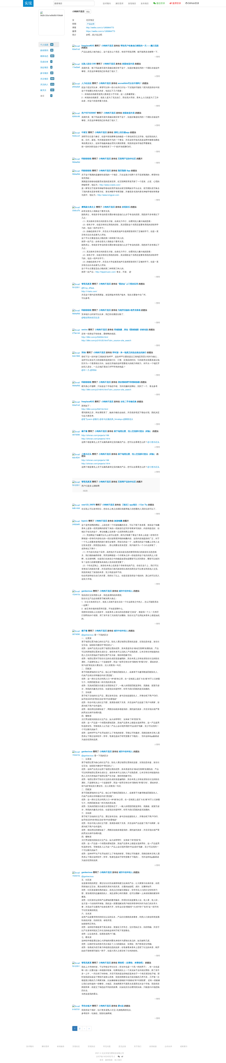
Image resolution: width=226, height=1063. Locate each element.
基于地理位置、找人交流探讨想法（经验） (133, 431)
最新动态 (44, 55)
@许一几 (85, 370)
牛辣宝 (84, 132)
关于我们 (137, 1046)
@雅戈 (96, 419)
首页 (101, 1059)
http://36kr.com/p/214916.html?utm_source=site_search (106, 389)
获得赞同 (44, 50)
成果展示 (183, 1046)
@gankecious (87, 634)
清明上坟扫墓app (121, 132)
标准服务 (60, 1046)
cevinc (84, 329)
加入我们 (118, 1059)
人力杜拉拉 (86, 83)
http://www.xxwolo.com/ (110, 184)
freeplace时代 (87, 45)
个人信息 (44, 44)
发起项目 (44, 67)
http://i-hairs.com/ (89, 291)
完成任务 (44, 61)
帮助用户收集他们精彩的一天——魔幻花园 (140, 45)
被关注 (43, 90)
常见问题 (107, 1046)
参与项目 (44, 73)
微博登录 (176, 3)
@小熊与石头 (153, 441)
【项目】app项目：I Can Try (134, 504)
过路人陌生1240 (88, 63)
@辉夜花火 (128, 419)
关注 (88, 11)
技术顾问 (107, 3)
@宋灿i (93, 370)
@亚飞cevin (86, 419)
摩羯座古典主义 (88, 206)
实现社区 (76, 1046)
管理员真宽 (86, 283)
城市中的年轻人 (126, 590)
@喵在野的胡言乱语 (90, 317)
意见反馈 (122, 1046)
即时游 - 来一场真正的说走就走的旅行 (129, 352)
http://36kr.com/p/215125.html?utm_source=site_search (106, 340)
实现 (28, 3)
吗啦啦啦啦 (86, 158)
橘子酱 (84, 431)
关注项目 (44, 78)
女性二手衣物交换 (129, 401)
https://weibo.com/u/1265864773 (100, 31)
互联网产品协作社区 (127, 158)
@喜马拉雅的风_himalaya (111, 419)
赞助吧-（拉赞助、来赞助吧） (131, 962)
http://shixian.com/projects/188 (95, 435)
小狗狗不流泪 (107, 45)
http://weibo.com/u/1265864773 (100, 27)
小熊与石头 (86, 453)
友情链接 (153, 1046)
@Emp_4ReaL (87, 287)
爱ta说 (121, 1005)
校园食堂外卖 (128, 63)
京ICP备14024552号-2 (105, 1056)
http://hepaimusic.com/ (105, 271)
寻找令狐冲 (86, 1005)
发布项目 (145, 3)
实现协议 (91, 1046)
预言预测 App (124, 170)
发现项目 (132, 3)
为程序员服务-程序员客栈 (129, 309)
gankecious (86, 590)
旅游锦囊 (118, 520)
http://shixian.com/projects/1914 (95, 438)
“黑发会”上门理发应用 (128, 283)
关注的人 (44, 84)
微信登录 (160, 3)
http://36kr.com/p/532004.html (94, 337)
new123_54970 (88, 504)
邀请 (42, 95)
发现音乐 (126, 206)
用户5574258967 (88, 112)
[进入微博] (122, 1056)
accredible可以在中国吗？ (130, 83)
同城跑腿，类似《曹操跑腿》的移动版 (131, 329)
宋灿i (83, 352)
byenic (84, 520)
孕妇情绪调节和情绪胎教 (129, 381)
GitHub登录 (193, 3)
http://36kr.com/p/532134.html (94, 408)
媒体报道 (109, 1059)
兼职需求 (119, 3)
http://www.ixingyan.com (108, 194)
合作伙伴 (168, 1046)
